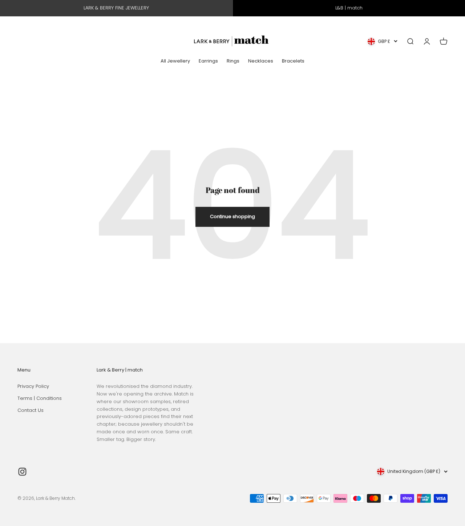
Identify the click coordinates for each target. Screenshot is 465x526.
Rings (233, 60)
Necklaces (260, 60)
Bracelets (293, 60)
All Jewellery (175, 60)
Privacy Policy (33, 386)
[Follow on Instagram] (22, 472)
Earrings (208, 60)
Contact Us (30, 410)
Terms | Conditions (39, 398)
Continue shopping (232, 216)
